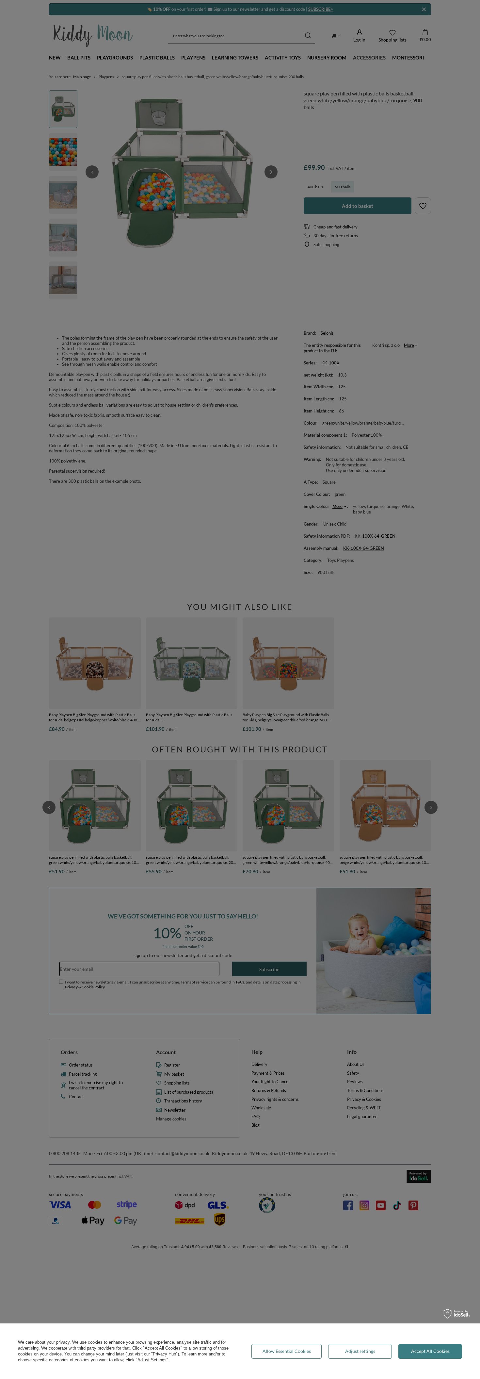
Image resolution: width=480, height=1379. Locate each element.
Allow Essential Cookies (287, 1351)
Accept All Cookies (430, 1351)
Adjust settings (360, 1351)
